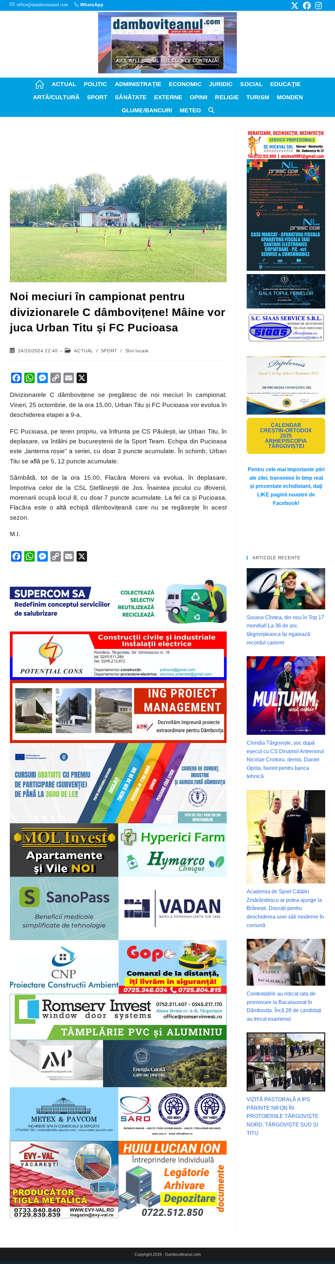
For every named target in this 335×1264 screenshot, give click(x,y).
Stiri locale (137, 350)
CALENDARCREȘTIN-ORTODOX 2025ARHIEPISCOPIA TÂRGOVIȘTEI (286, 435)
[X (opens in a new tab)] (295, 5)
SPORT (109, 350)
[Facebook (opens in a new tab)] (307, 5)
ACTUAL (83, 350)
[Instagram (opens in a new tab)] (317, 5)
